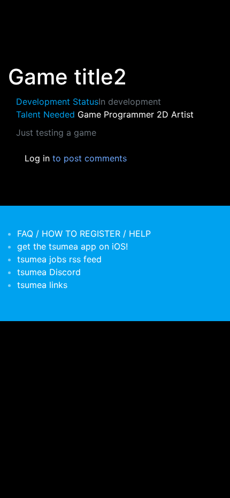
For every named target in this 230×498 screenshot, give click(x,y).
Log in (37, 158)
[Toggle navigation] (24, 15)
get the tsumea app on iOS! (72, 246)
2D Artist (175, 114)
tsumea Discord (49, 272)
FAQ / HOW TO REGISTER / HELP (84, 233)
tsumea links (42, 284)
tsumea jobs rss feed (59, 259)
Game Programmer (116, 114)
